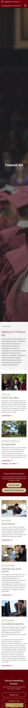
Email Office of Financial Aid (14, 490)
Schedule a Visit (14, 701)
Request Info (14, 695)
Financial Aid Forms (9, 464)
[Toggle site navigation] (25, 6)
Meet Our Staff (14, 485)
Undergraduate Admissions (11, 6)
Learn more (7, 416)
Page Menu (7, 326)
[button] (2, 2)
